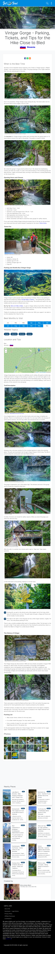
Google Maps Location (28, 299)
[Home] (10, 3)
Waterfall (14, 334)
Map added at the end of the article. (17, 413)
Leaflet (36, 372)
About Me (7, 908)
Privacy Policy (8, 913)
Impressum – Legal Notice (12, 911)
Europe (29, 334)
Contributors (8, 918)
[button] (16, 367)
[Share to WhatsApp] (27, 58)
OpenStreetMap (43, 372)
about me (8, 938)
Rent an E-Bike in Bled (17, 306)
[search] (47, 3)
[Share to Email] (30, 58)
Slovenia (22, 334)
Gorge (6, 334)
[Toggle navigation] (51, 3)
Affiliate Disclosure (10, 916)
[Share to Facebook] (25, 58)
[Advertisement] (27, 774)
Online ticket (42, 223)
